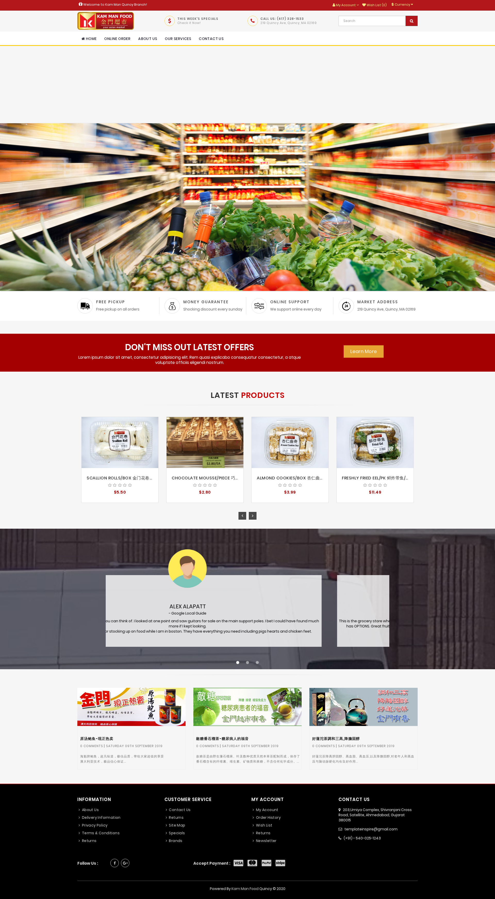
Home (90, 38)
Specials (176, 833)
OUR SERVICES (178, 38)
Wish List (263, 825)
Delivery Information (100, 817)
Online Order (117, 38)
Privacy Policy (94, 825)
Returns (88, 840)
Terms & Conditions (100, 833)
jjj (133, 707)
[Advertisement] (247, 84)
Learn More (363, 351)
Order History (268, 817)
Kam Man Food (245, 888)
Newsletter (265, 840)
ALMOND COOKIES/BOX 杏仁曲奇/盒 (293, 478)
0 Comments (91, 746)
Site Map (176, 825)
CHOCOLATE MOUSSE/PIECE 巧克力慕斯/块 (215, 478)
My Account (266, 809)
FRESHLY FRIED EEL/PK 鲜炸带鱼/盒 (376, 478)
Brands (175, 840)
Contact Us (211, 38)
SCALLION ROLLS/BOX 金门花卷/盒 (121, 478)
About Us (147, 38)
